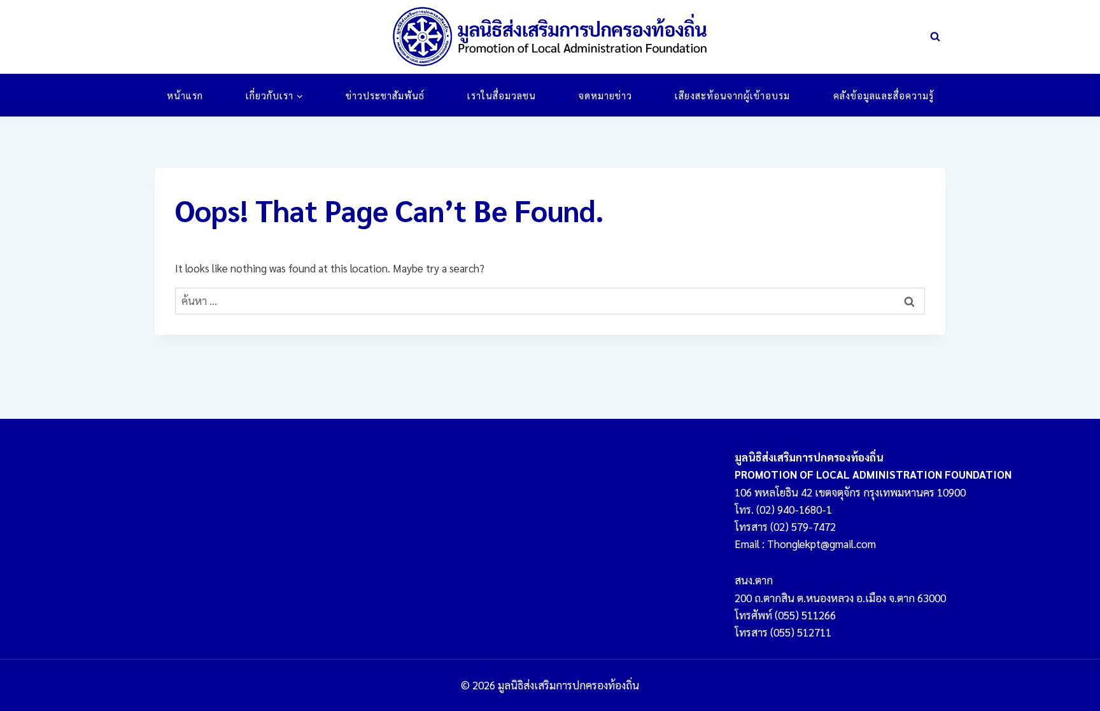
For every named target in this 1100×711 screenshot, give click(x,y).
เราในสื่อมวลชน (501, 95)
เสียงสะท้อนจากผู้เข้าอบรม (732, 95)
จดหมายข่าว (605, 95)
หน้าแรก (185, 95)
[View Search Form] (935, 37)
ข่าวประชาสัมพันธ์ (385, 95)
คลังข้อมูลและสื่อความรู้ (883, 95)
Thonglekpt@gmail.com (821, 544)
